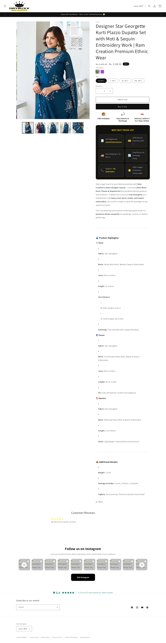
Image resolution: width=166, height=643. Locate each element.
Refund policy (45, 637)
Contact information (71, 637)
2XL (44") (138, 81)
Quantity (99, 86)
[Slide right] (87, 128)
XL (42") (125, 81)
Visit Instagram (83, 577)
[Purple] (102, 71)
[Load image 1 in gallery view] (27, 127)
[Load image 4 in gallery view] (65, 127)
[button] (5, 6)
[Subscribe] (57, 607)
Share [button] (100, 502)
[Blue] (97, 71)
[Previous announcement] (4, 14)
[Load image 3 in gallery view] (53, 127)
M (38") (101, 81)
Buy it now (122, 106)
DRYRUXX (24, 637)
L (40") (113, 81)
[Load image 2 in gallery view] (40, 127)
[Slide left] (19, 128)
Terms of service (57, 637)
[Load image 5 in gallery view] (78, 127)
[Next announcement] (161, 14)
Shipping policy (85, 637)
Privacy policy (34, 637)
